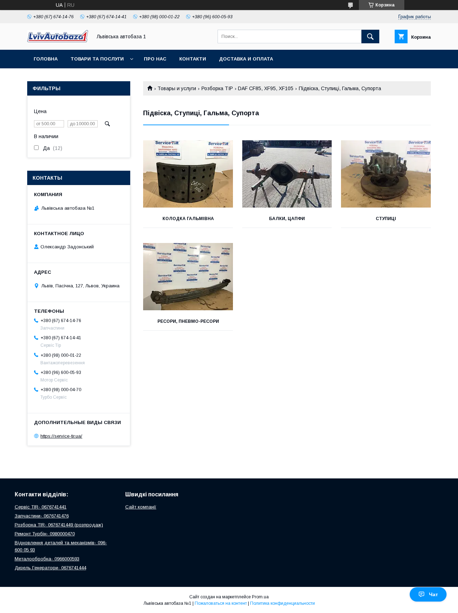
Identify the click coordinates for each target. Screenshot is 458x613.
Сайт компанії (140, 507)
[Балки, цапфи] (287, 174)
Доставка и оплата (246, 59)
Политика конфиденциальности (282, 603)
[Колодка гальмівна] (188, 174)
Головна (46, 59)
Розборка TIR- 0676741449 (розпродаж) (59, 524)
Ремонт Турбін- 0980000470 (45, 533)
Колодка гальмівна (188, 218)
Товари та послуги (97, 59)
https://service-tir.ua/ (61, 436)
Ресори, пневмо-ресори (188, 321)
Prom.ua (260, 596)
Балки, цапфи (287, 218)
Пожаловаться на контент (221, 603)
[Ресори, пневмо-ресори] (188, 276)
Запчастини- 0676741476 (42, 516)
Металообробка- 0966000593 (47, 558)
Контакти (192, 59)
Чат (433, 594)
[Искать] (370, 36)
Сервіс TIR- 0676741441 (41, 507)
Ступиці (386, 218)
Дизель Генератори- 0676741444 (50, 567)
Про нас (155, 59)
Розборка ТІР (217, 88)
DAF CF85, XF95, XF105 (265, 88)
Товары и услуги (176, 88)
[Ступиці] (386, 174)
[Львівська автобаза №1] (57, 40)
